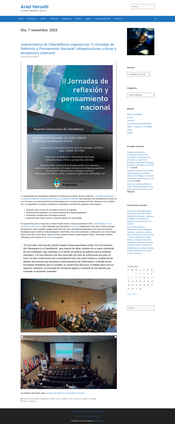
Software (85, 399)
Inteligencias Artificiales (47, 399)
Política (70, 399)
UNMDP (130, 133)
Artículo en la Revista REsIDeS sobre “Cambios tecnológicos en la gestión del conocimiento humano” (140, 186)
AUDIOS (88, 19)
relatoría (50, 237)
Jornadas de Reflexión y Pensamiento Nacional (65, 393)
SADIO (129, 130)
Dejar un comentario (29, 401)
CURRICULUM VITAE (102, 19)
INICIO (21, 19)
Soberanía (77, 399)
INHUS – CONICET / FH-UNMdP (139, 127)
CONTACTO (118, 19)
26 (152, 285)
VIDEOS (78, 19)
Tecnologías (92, 399)
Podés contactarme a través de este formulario (87, 411)
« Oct (129, 294)
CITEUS (130, 118)
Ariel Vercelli (35, 6)
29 (136, 289)
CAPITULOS (54, 19)
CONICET (131, 121)
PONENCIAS (66, 19)
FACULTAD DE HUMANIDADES (139, 124)
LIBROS (43, 19)
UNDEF (74, 226)
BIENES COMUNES (134, 114)
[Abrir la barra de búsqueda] (155, 19)
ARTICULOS (31, 19)
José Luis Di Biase (134, 211)
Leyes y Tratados (62, 399)
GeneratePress (99, 421)
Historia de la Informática (31, 399)
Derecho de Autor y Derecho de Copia (87, 416)
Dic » (135, 294)
